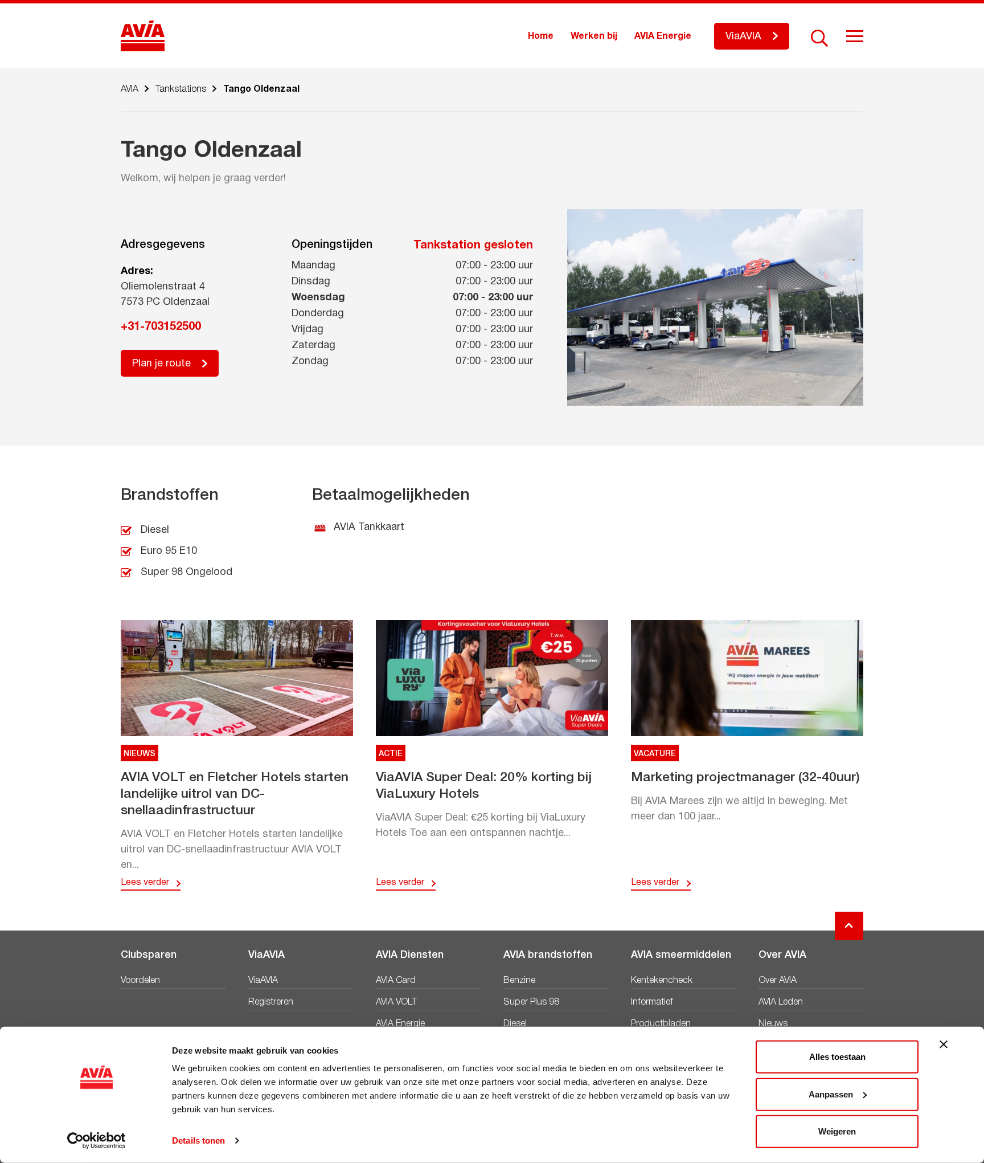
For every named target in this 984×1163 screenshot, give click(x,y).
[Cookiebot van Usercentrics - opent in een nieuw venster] (96, 1140)
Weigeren (837, 1131)
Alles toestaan (837, 1057)
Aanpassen (831, 1094)
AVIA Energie (662, 36)
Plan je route (161, 364)
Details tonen (198, 1140)
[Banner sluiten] (944, 1044)
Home (541, 36)
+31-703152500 (161, 327)
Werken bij (594, 36)
